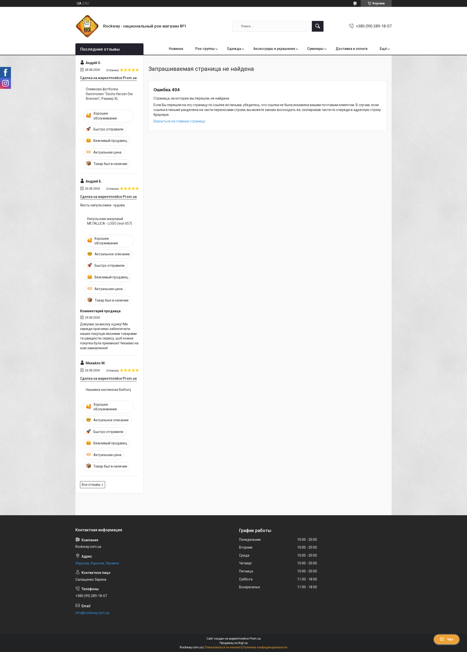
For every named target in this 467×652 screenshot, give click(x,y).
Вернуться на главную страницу (179, 121)
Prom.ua (255, 638)
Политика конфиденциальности (265, 647)
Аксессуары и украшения (274, 49)
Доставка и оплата (352, 49)
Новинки (176, 49)
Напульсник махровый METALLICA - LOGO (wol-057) (109, 221)
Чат (450, 639)
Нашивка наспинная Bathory (108, 390)
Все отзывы (91, 485)
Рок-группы (205, 49)
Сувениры (315, 49)
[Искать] (317, 26)
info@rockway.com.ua (92, 613)
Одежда (234, 49)
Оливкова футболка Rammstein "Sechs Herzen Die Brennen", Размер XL (109, 94)
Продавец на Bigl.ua (234, 643)
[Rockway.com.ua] (87, 26)
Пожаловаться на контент (223, 647)
